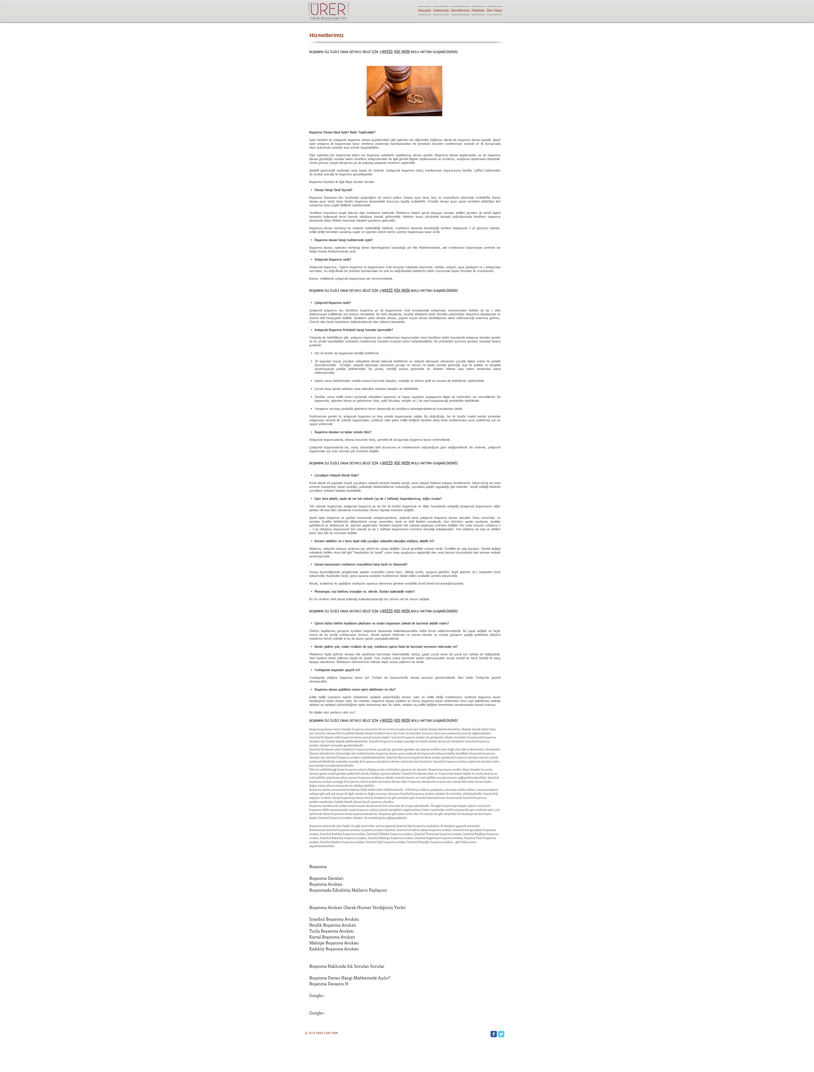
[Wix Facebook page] (494, 1034)
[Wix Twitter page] (501, 1034)
